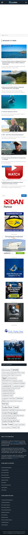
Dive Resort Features (5, 507)
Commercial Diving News (6, 467)
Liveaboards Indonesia (16, 388)
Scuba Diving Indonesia (18, 415)
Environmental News (6, 380)
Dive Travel (11, 375)
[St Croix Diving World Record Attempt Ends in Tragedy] (14, 148)
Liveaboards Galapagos (6, 388)
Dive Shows (4, 375)
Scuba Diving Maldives (9, 418)
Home (3, 35)
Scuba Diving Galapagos (7, 415)
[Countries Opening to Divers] (14, 102)
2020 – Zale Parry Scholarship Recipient (13, 134)
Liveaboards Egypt (18, 386)
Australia (8, 370)
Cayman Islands (5, 372)
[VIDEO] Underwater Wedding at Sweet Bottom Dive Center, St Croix (12, 183)
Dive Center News (5, 472)
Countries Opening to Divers (9, 111)
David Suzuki (13, 372)
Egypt (4, 378)
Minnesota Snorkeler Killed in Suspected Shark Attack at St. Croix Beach (13, 87)
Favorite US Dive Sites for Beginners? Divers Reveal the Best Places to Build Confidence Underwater (14, 63)
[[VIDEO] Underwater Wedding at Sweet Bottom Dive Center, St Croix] (14, 172)
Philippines (20, 401)
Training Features (5, 522)
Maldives (20, 398)
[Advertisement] (14, 19)
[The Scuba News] (14, 2)
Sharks (3, 427)
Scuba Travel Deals (19, 424)
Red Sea (5, 404)
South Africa (8, 427)
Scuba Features (6, 95)
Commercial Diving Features (7, 500)
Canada (14, 369)
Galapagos (15, 380)
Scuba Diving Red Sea (10, 421)
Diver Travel (21, 372)
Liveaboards (6, 386)
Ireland (9, 383)
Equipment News (4, 480)
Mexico (4, 401)
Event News (3, 482)
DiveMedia (10, 533)
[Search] (26, 2)
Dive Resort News (5, 475)
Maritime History (4, 517)
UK (18, 427)
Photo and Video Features (6, 519)
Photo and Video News (6, 485)
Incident (20, 380)
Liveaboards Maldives (8, 390)
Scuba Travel (7, 424)
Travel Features (4, 524)
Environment (12, 378)
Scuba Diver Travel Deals (8, 410)
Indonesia (4, 383)
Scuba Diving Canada (20, 410)
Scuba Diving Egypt (9, 413)
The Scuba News (14, 531)
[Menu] (2, 2)
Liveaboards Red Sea (8, 393)
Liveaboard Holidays (19, 383)
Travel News (3, 490)
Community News (6, 71)
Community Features (7, 45)
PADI (15, 401)
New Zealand (10, 401)
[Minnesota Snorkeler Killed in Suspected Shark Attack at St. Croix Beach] (14, 77)
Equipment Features (5, 512)
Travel (14, 427)
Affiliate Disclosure (21, 533)
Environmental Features (6, 510)
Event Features (4, 515)
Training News (4, 487)
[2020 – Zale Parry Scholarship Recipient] (14, 125)
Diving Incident (18, 375)
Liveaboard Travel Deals (8, 398)
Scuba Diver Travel (10, 407)
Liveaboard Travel (7, 395)
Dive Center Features (5, 505)
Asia (3, 370)
